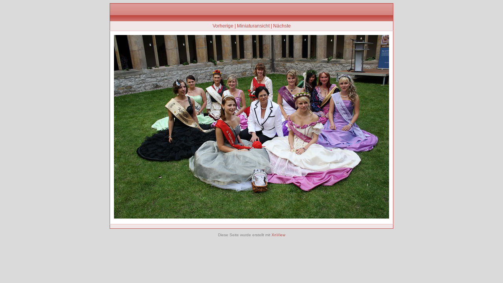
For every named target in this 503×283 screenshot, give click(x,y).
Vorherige (223, 26)
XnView (278, 235)
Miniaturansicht (253, 26)
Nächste (282, 26)
